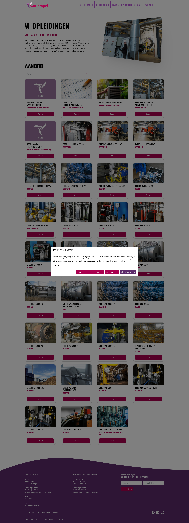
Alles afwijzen (111, 272)
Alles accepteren (128, 272)
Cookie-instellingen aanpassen (89, 272)
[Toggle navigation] (160, 4)
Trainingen (149, 5)
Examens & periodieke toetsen (126, 5)
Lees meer (56, 265)
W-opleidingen (86, 5)
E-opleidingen (102, 5)
